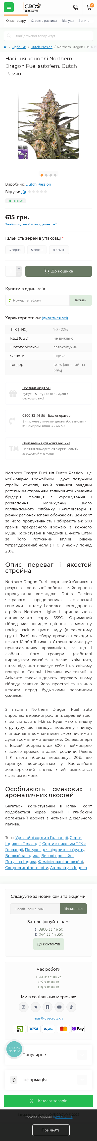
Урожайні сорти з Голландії (41, 837)
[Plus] (19, 268)
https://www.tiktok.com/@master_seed (71, 1007)
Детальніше (63, 1117)
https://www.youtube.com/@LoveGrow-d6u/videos (59, 1007)
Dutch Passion (41, 47)
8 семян (59, 250)
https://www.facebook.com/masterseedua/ (47, 1007)
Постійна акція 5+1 (36, 388)
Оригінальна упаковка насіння (46, 443)
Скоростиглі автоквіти (26, 867)
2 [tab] (46, 175)
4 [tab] (55, 175)
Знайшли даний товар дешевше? (31, 224)
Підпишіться (73, 909)
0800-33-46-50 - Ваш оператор (46, 415)
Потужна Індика (20, 861)
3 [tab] (50, 175)
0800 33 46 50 (51, 929)
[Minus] (19, 274)
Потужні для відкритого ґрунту (54, 849)
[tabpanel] (48, 123)
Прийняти (51, 1130)
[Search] (9, 36)
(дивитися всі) (55, 318)
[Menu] (9, 7)
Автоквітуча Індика (68, 867)
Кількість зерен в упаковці (34, 238)
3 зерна (15, 250)
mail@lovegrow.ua (48, 1018)
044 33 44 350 (51, 934)
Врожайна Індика (22, 855)
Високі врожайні (57, 855)
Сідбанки (19, 47)
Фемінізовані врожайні (60, 861)
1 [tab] (42, 175)
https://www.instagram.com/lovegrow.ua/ (24, 1007)
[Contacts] (75, 7)
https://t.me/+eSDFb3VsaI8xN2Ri (36, 1007)
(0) (23, 192)
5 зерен (37, 250)
